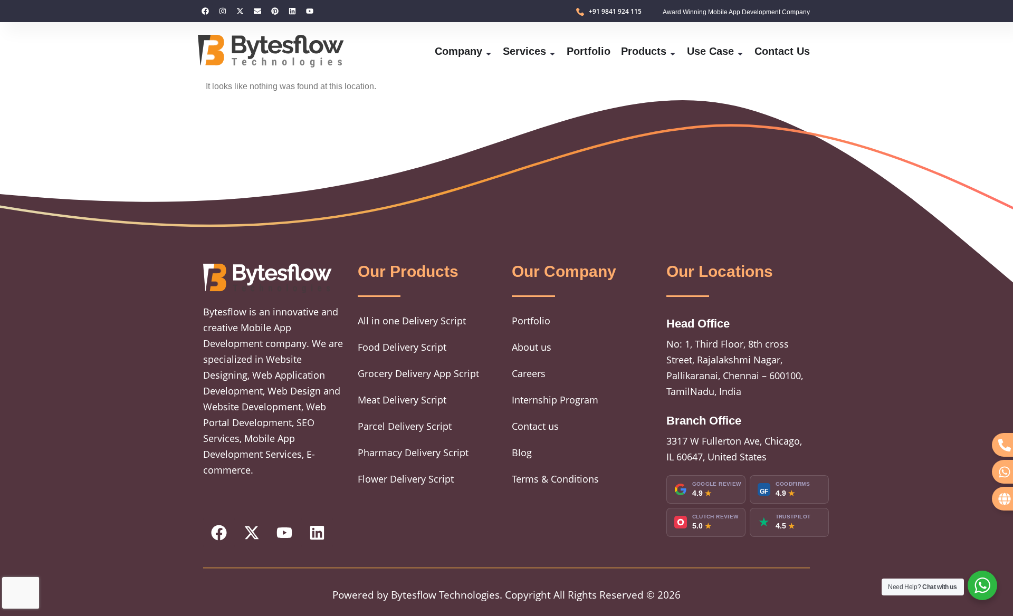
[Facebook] (205, 11)
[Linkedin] (292, 11)
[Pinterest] (274, 11)
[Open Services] (552, 51)
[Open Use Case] (740, 51)
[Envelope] (257, 11)
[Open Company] (488, 51)
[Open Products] (672, 51)
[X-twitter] (240, 11)
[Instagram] (222, 11)
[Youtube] (309, 11)
